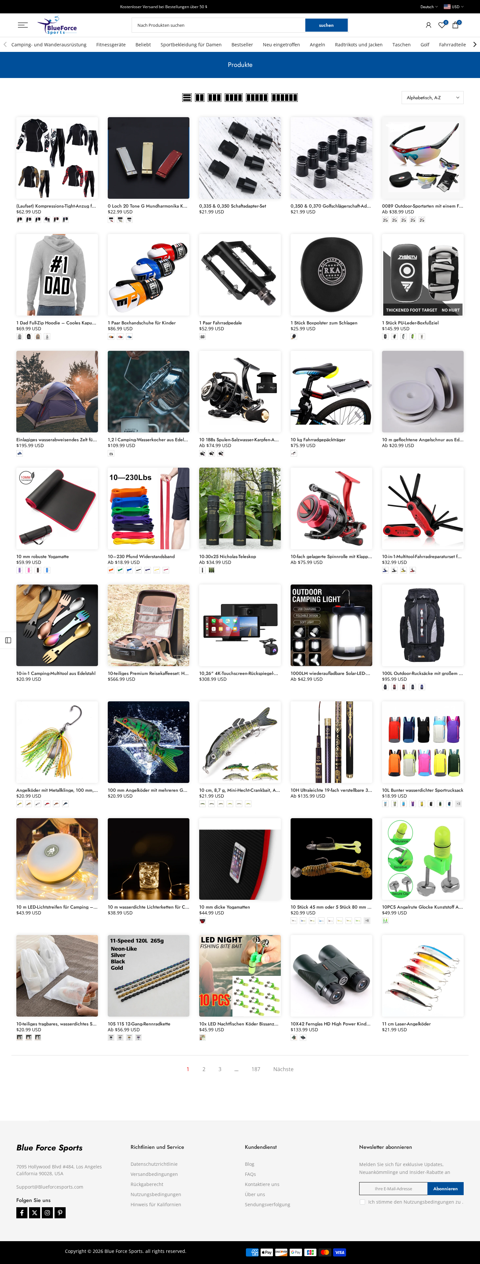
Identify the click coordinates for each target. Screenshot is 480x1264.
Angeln (317, 44)
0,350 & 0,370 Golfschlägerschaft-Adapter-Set (338, 206)
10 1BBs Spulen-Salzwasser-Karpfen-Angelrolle (245, 439)
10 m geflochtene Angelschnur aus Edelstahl (427, 439)
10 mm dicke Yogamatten (224, 907)
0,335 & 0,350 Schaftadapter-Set (232, 206)
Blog (249, 1164)
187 (255, 1069)
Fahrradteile (452, 44)
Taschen (401, 44)
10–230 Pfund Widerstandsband (141, 556)
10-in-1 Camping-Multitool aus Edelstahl (55, 673)
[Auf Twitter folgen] (34, 1212)
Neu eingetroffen (281, 44)
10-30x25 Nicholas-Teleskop (227, 556)
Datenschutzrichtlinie (154, 1164)
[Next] (474, 44)
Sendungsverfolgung (267, 1204)
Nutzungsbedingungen (156, 1194)
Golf (425, 44)
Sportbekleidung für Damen (191, 44)
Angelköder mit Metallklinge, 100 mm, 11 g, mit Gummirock (76, 790)
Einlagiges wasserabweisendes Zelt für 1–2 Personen (70, 439)
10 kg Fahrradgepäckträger (318, 439)
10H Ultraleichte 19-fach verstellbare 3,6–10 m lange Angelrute (355, 790)
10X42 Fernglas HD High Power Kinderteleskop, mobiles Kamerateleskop (365, 1024)
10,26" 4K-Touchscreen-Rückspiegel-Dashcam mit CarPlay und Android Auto (277, 673)
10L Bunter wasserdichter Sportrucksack (422, 790)
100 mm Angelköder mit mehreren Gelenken (154, 790)
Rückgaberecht (147, 1184)
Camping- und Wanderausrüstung (49, 44)
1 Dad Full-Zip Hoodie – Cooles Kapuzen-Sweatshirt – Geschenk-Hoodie (90, 323)
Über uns (255, 1194)
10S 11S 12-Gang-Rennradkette (139, 1024)
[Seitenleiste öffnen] (8, 640)
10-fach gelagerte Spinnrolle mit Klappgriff (333, 556)
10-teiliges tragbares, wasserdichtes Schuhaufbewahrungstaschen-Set (86, 1024)
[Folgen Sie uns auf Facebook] (21, 1212)
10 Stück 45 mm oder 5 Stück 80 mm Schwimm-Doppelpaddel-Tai (357, 907)
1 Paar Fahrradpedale (220, 323)
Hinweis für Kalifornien (156, 1204)
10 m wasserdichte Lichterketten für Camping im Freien (164, 907)
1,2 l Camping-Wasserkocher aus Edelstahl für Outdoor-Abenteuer (174, 439)
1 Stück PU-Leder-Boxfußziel (410, 323)
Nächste (283, 1069)
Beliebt (143, 44)
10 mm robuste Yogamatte (42, 556)
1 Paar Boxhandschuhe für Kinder (142, 323)
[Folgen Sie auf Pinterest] (60, 1212)
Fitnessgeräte (111, 44)
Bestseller (242, 44)
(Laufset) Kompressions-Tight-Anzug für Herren (64, 206)
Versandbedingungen (154, 1174)
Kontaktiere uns (262, 1184)
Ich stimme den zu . (415, 1202)
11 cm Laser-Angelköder (406, 1024)
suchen (326, 25)
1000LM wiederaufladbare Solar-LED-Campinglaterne (344, 673)
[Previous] (5, 44)
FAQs (250, 1174)
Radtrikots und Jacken (359, 44)
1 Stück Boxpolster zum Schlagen (324, 323)
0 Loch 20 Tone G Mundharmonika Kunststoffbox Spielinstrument (174, 206)
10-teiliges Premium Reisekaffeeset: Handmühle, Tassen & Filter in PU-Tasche (185, 673)
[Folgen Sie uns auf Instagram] (47, 1212)
